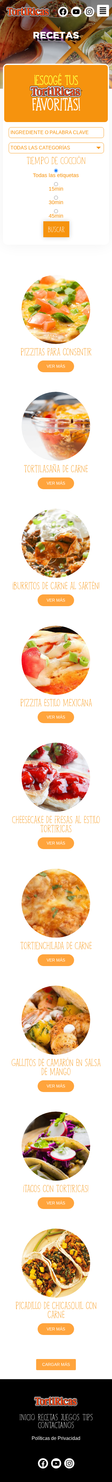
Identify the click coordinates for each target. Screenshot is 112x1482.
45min (56, 216)
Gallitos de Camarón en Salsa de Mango (56, 1066)
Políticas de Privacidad (56, 1438)
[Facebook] (63, 12)
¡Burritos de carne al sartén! (56, 585)
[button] (103, 11)
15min (56, 189)
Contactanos (56, 1424)
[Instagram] (89, 12)
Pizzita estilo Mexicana (56, 702)
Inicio (27, 1416)
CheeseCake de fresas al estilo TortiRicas (56, 823)
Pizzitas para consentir (56, 351)
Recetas (48, 1416)
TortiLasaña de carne (56, 468)
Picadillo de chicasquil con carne (56, 1309)
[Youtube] (76, 12)
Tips (87, 1416)
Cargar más (56, 1364)
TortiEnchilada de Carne (56, 945)
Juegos (70, 1416)
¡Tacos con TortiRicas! (56, 1188)
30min (56, 202)
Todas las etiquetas (56, 175)
